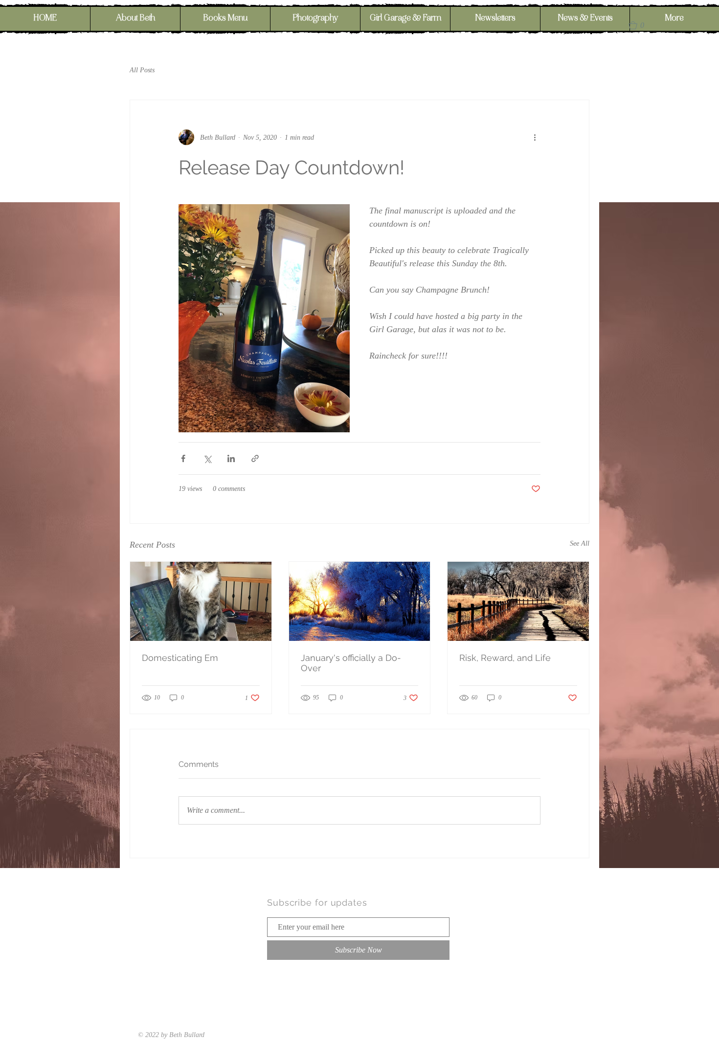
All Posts (142, 70)
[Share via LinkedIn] (231, 458)
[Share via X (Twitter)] (207, 458)
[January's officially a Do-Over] (359, 601)
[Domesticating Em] (200, 601)
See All (579, 543)
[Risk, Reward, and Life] (518, 601)
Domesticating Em (180, 658)
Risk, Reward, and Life (505, 658)
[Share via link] (255, 458)
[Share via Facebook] (183, 458)
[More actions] (534, 137)
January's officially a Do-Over (351, 663)
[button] (641, 25)
